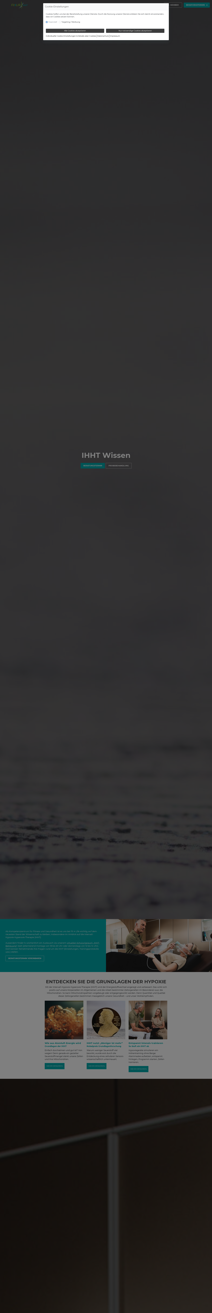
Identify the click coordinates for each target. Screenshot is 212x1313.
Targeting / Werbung (71, 22)
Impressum (115, 36)
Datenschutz (103, 36)
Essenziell (52, 22)
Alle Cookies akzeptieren (75, 31)
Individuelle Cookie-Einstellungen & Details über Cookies (71, 36)
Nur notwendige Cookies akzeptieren (135, 31)
